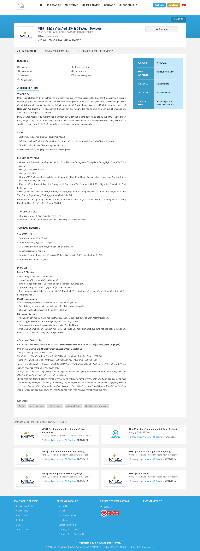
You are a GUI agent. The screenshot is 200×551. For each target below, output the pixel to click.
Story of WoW (22, 515)
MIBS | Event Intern (139, 473)
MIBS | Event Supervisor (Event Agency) (61, 473)
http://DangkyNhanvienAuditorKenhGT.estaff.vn (59, 349)
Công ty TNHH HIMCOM (140, 432)
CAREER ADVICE (91, 5)
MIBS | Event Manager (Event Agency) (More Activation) (64, 431)
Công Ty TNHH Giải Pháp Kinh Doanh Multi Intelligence (65, 32)
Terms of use (22, 529)
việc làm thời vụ (73, 406)
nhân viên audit (37, 406)
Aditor (22, 406)
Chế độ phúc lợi (128, 5)
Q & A (18, 525)
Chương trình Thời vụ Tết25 (71, 534)
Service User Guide (24, 506)
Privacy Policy (22, 511)
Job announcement (68, 515)
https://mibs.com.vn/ (43, 352)
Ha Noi (159, 72)
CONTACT (109, 5)
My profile (63, 506)
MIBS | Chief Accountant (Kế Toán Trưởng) (63, 451)
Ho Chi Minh (168, 72)
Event (63, 422)
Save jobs (163, 29)
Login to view (53, 36)
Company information (57, 51)
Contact (19, 520)
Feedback (63, 520)
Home (41, 5)
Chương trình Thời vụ (69, 529)
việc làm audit (55, 406)
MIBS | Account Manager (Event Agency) (150, 451)
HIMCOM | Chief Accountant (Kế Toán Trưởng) (153, 429)
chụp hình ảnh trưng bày (96, 406)
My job (62, 511)
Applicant (159, 5)
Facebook (107, 507)
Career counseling (67, 525)
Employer (173, 5)
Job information (26, 51)
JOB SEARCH (54, 5)
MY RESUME (71, 5)
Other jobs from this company (95, 51)
